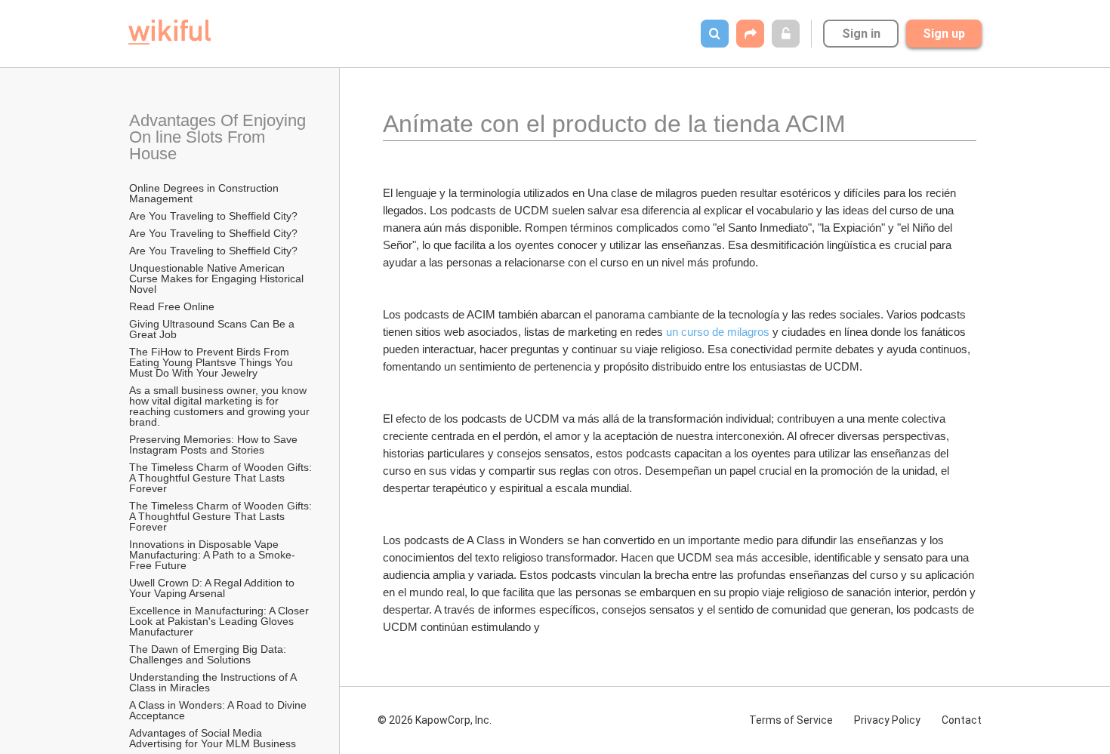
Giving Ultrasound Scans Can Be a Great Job (213, 329)
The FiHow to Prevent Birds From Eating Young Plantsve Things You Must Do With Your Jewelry (212, 362)
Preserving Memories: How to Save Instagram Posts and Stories (215, 444)
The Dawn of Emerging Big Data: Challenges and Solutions (209, 654)
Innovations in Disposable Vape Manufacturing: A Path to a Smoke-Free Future (212, 554)
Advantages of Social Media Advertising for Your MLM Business (212, 738)
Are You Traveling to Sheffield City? (213, 216)
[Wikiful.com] (169, 32)
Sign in (861, 33)
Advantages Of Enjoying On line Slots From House (219, 137)
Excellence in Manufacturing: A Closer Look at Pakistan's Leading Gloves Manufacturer (220, 621)
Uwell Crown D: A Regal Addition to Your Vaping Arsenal (213, 588)
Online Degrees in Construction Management (205, 193)
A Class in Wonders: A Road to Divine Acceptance (219, 710)
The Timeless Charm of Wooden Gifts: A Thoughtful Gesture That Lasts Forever (221, 477)
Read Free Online (173, 306)
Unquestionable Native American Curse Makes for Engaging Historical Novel (218, 278)
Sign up (944, 33)
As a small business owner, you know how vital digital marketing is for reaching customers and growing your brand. (221, 406)
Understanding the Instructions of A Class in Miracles (214, 682)
